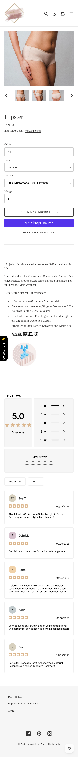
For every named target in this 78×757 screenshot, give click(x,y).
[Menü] (71, 13)
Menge (8, 191)
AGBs (11, 711)
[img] (18, 426)
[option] (22, 95)
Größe (7, 144)
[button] (53, 406)
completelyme (33, 744)
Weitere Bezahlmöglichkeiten (39, 232)
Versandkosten (33, 130)
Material (9, 175)
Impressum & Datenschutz (23, 703)
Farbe (7, 160)
